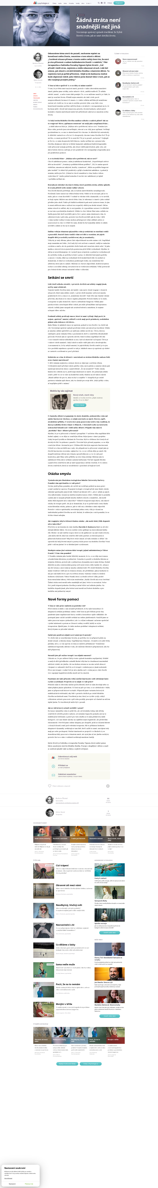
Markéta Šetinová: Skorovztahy (107, 1005)
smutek (35, 100)
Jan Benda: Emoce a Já (103, 982)
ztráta (35, 96)
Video (65, 3)
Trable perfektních (78, 839)
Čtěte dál (37, 860)
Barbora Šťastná (38, 63)
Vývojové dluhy (101, 901)
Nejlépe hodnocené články (67, 1064)
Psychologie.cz (41, 3)
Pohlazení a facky (59, 1040)
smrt (34, 93)
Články (54, 3)
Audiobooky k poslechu (103, 860)
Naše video (98, 940)
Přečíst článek (79, 405)
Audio (60, 3)
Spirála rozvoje (101, 923)
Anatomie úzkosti (96, 839)
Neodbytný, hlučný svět (131, 83)
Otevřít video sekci (110, 1016)
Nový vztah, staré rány (83, 395)
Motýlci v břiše (64, 1003)
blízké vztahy (37, 102)
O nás (88, 3)
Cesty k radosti (101, 878)
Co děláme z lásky (129, 110)
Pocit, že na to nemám (68, 984)
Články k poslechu (121, 53)
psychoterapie (38, 109)
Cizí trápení (62, 865)
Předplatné (119, 3)
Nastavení (12, 1184)
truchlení (36, 98)
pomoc (35, 106)
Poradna (71, 3)
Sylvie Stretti (38, 80)
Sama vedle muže (65, 964)
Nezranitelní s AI (128, 97)
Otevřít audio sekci (110, 933)
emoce (35, 104)
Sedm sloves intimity (42, 839)
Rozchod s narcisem (60, 839)
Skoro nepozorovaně (130, 59)
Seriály (77, 3)
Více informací (8, 1178)
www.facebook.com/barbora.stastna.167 (67, 803)
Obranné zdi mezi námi (130, 71)
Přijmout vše (29, 1184)
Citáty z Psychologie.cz (90, 1064)
